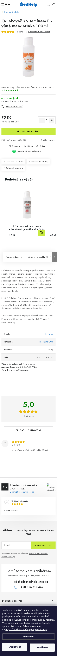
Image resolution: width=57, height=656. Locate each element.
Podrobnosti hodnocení (39, 31)
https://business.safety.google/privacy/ (26, 629)
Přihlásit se (43, 545)
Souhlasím (42, 647)
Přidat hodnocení (28, 430)
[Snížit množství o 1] (42, 120)
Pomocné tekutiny (45, 341)
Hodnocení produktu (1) (37, 256)
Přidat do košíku (28, 131)
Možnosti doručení (14, 106)
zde (21, 623)
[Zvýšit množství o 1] (51, 120)
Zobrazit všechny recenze (22, 491)
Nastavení (28, 636)
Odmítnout (15, 647)
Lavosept (52, 140)
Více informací (10, 90)
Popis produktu (12, 256)
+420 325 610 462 (31, 587)
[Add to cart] (41, 233)
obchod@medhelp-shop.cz (31, 582)
